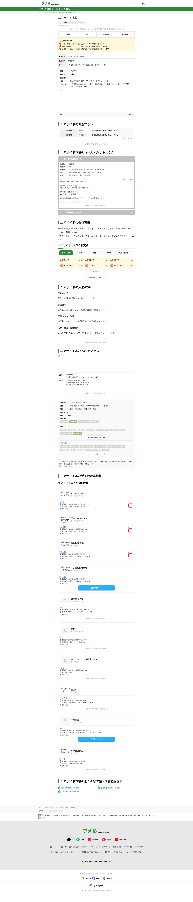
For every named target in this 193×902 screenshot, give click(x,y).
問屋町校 (62, 552)
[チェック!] (131, 506)
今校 (61, 607)
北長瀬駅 (61, 12)
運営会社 (108, 852)
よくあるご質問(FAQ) (134, 852)
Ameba (88, 878)
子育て (109, 839)
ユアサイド (74, 70)
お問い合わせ (118, 852)
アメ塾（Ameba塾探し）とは (68, 847)
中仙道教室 (63, 698)
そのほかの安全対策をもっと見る (96, 454)
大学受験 (95, 839)
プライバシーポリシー (68, 852)
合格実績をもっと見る (95, 277)
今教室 (61, 668)
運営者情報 (139, 847)
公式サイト (96, 587)
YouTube (122, 840)
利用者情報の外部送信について (90, 852)
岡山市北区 (53, 12)
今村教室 (62, 728)
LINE (82, 840)
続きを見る (96, 271)
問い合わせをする (65, 466)
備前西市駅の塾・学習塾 (110, 788)
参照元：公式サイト (128, 179)
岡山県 (47, 12)
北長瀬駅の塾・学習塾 (70, 788)
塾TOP (41, 12)
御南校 (61, 502)
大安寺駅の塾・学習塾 (70, 791)
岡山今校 (62, 527)
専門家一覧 (128, 847)
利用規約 (54, 852)
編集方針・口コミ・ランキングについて (96, 847)
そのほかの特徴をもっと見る (96, 437)
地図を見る (65, 509)
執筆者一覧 (117, 847)
